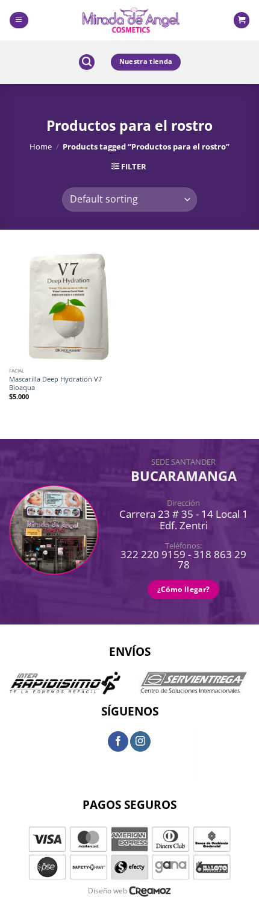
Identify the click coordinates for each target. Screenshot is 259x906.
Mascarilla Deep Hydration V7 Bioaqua (55, 383)
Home (41, 146)
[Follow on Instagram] (140, 741)
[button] (19, 20)
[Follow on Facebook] (118, 741)
